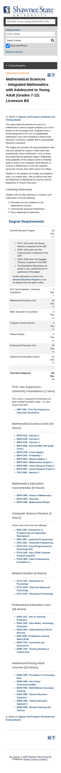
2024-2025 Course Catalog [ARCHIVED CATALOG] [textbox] (30, 21)
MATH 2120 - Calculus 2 (28, 439)
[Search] (52, 40)
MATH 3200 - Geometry (28, 499)
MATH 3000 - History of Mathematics (34, 495)
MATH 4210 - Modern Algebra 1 (31, 459)
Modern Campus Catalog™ (36, 759)
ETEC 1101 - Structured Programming (35, 543)
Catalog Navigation (16, 65)
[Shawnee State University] (29, 16)
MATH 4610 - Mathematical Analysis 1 (35, 462)
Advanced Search (14, 52)
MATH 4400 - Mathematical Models (33, 502)
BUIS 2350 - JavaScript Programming (35, 539)
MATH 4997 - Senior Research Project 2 (35, 469)
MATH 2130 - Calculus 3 (28, 442)
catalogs (16, 757)
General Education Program (26, 279)
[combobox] (30, 21)
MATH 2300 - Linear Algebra (30, 452)
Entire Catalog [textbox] (13, 34)
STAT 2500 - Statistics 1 (28, 472)
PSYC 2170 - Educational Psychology (35, 594)
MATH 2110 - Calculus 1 (28, 435)
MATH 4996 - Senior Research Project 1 (35, 466)
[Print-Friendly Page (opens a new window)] (49, 75)
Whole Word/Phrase (18, 46)
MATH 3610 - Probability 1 (29, 455)
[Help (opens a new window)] (53, 75)
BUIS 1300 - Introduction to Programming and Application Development (31, 533)
